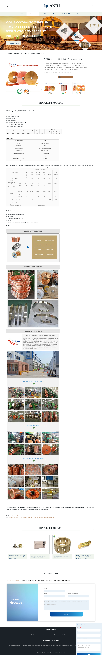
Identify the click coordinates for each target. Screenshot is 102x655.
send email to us (66, 77)
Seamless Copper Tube (34, 507)
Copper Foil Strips (44, 507)
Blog (54, 13)
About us (79, 13)
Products (33, 13)
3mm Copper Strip (43, 509)
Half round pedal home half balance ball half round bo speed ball (26, 515)
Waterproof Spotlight (15, 645)
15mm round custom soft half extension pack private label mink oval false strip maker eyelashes (31, 517)
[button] (7, 6)
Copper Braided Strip (65, 507)
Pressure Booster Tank (28, 645)
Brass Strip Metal (75, 507)
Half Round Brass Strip (12, 507)
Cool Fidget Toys (56, 645)
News (44, 13)
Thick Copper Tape (23, 507)
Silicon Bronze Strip (55, 507)
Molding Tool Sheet (67, 645)
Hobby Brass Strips (33, 509)
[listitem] (51, 89)
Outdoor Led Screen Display (43, 645)
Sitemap (63, 652)
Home (21, 13)
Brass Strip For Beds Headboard (20, 509)
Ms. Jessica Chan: (14, 580)
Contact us (66, 13)
